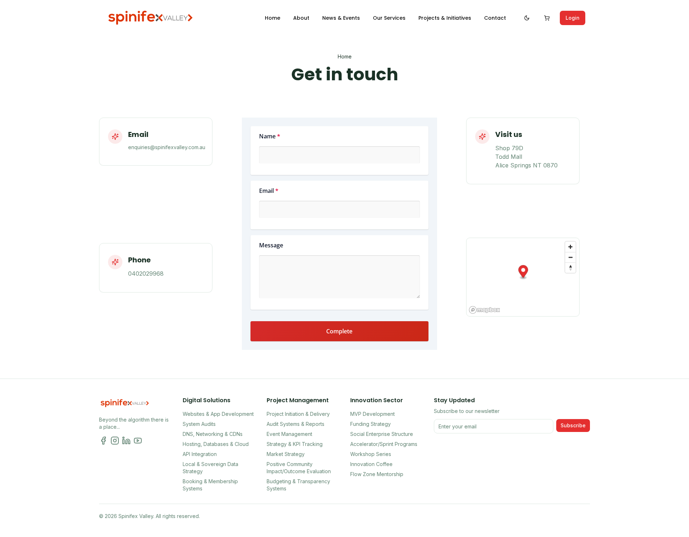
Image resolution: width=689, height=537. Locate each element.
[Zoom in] (570, 247)
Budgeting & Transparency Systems (298, 484)
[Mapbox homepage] (484, 310)
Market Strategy (286, 454)
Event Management (289, 434)
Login (573, 18)
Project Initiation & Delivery (298, 414)
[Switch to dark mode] (527, 18)
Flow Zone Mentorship (376, 474)
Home (345, 56)
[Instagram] (115, 440)
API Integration (200, 454)
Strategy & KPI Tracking (295, 444)
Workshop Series (370, 454)
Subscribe (573, 425)
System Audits (199, 424)
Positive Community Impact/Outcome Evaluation (299, 467)
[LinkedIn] (126, 440)
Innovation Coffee (371, 464)
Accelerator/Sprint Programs (383, 444)
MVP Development (372, 414)
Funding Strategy (370, 424)
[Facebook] (103, 440)
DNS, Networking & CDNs (213, 434)
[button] (523, 272)
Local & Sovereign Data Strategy (210, 467)
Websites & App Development (218, 414)
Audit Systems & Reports (295, 424)
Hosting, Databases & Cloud (216, 444)
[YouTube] (137, 440)
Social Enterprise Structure (381, 434)
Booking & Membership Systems (210, 484)
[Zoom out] (570, 257)
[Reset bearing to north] (570, 267)
